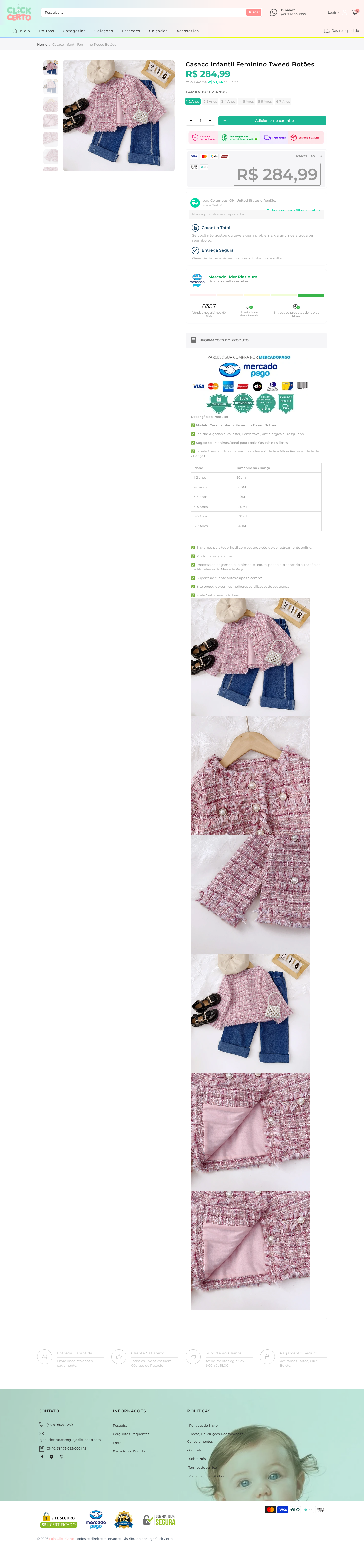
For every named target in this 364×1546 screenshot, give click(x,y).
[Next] (165, 115)
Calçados (158, 31)
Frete (117, 1443)
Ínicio (24, 31)
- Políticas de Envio (202, 1425)
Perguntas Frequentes (131, 1434)
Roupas (46, 31)
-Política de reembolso (205, 1476)
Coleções (103, 31)
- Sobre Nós (196, 1459)
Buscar (253, 12)
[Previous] (72, 115)
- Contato (194, 1450)
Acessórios (188, 31)
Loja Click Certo (160, 1539)
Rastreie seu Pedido (129, 1451)
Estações (131, 31)
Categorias (74, 31)
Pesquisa (120, 1425)
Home (42, 44)
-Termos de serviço (202, 1467)
